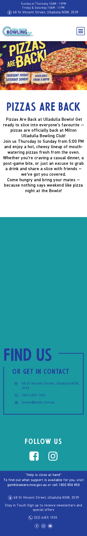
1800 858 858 (69, 485)
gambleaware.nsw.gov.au (27, 485)
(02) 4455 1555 (34, 395)
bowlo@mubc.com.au (38, 402)
